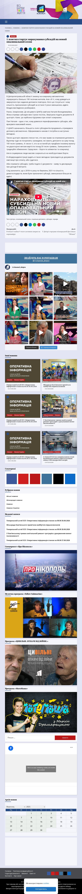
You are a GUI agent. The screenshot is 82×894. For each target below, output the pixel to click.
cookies (46, 883)
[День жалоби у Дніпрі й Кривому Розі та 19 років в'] (41, 283)
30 (41, 830)
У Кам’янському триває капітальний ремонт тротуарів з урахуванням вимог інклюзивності (58, 421)
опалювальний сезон (23, 219)
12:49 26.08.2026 (49, 462)
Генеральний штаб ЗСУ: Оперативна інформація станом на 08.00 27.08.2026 (21, 458)
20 (11, 826)
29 (31, 830)
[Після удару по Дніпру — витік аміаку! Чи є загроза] (41, 332)
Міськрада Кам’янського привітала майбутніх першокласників (57, 385)
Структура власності (12, 873)
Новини (13, 36)
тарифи (55, 219)
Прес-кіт (33, 873)
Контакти (8, 876)
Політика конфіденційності (23, 871)
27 (11, 830)
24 (51, 826)
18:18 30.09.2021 (13, 45)
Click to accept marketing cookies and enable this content (41, 769)
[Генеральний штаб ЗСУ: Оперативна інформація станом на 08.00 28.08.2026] (22, 406)
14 (21, 822)
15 (31, 822)
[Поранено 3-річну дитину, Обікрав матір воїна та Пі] (16, 308)
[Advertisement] (41, 247)
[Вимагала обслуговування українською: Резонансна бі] (65, 332)
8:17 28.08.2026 (12, 424)
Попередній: (23, 231)
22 (31, 826)
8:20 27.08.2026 (12, 461)
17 (51, 822)
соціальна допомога (38, 219)
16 (41, 822)
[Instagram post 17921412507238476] (65, 283)
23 (41, 826)
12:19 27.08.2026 (49, 425)
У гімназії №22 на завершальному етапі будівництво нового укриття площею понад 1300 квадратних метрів (58, 458)
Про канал (17, 876)
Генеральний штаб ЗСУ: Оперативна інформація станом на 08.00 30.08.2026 (21, 385)
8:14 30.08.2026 (12, 389)
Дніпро (12, 219)
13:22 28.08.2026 (49, 389)
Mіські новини (48, 380)
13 (11, 822)
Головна (8, 871)
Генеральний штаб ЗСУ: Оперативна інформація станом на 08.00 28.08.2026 (21, 421)
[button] (7, 21)
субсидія (49, 219)
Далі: (59, 231)
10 (51, 817)
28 (21, 830)
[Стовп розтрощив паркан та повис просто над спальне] (41, 308)
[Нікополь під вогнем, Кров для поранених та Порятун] (65, 308)
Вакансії (25, 873)
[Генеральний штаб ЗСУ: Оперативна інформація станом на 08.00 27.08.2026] (22, 443)
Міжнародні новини (14, 500)
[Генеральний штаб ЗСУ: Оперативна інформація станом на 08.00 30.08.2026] (22, 371)
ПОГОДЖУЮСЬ (41, 889)
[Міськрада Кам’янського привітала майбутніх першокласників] (59, 371)
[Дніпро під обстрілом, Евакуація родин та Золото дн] (16, 332)
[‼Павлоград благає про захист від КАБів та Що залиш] (16, 283)
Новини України (19, 380)
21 (21, 826)
